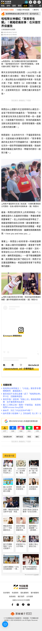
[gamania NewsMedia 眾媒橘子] (21, 613)
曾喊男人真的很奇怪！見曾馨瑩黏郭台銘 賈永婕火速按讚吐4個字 (20, 488)
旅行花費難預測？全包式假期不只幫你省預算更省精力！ (7, 546)
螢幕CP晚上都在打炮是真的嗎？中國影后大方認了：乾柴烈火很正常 (33, 545)
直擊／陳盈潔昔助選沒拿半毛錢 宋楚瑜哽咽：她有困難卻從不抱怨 (11, 511)
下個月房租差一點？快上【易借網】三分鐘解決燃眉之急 (33, 471)
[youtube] (28, 604)
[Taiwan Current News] (26, 2)
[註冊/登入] (39, 2)
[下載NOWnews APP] (30, 2)
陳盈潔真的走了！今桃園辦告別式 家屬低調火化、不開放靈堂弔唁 (8, 528)
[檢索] (34, 2)
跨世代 (36, 9)
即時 (8, 5)
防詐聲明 (6, 592)
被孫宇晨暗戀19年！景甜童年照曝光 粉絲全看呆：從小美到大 (20, 528)
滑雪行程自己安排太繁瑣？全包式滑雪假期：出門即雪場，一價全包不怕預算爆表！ (30, 511)
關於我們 (21, 596)
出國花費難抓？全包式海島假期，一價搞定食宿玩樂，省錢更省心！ (11, 568)
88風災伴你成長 (23, 9)
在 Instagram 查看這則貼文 (12, 336)
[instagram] (18, 604)
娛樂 (25, 5)
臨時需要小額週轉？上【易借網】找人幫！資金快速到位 (33, 528)
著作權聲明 (35, 592)
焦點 (3, 5)
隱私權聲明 (24, 592)
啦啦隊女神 (8, 436)
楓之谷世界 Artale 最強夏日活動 (7, 489)
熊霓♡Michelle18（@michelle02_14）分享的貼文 (21, 367)
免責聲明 (15, 592)
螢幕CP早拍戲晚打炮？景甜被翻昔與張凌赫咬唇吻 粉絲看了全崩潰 (30, 568)
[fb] (12, 604)
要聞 (14, 5)
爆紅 (37, 436)
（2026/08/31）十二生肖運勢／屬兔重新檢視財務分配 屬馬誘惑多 (21, 471)
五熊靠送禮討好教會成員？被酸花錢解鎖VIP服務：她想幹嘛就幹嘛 (34, 488)
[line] (23, 604)
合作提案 (29, 596)
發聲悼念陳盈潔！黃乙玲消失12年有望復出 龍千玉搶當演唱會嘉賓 (7, 471)
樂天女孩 (19, 436)
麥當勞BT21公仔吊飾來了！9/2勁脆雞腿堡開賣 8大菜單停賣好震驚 (21, 545)
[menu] (40, 6)
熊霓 (29, 436)
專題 (19, 5)
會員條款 (12, 596)
